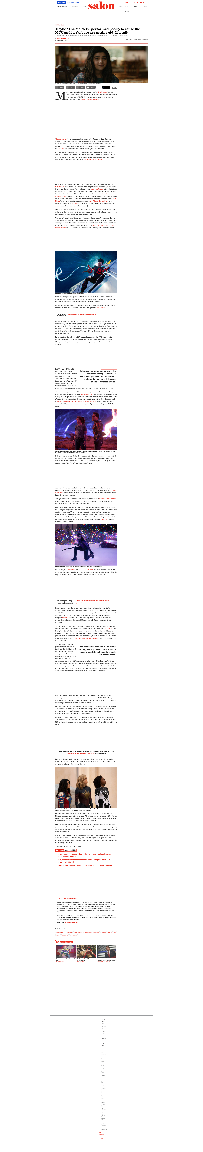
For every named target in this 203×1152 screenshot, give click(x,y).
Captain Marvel (61, 139)
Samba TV (66, 618)
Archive (104, 1038)
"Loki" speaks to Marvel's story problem (82, 315)
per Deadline (108, 629)
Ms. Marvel (65, 935)
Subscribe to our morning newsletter (80, 753)
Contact (104, 1026)
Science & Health (123, 7)
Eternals (90, 570)
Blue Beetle (101, 308)
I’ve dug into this (104, 194)
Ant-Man (61, 149)
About (103, 1021)
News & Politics (61, 7)
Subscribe (61, 2)
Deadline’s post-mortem (107, 499)
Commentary (68, 932)
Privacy (104, 1029)
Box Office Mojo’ (98, 225)
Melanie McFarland (63, 38)
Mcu (115, 932)
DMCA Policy (101, 1138)
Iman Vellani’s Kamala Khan (98, 201)
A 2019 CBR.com (87, 394)
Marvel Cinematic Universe (90, 99)
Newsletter (126, 2)
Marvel (110, 932)
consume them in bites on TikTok (87, 638)
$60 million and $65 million (93, 160)
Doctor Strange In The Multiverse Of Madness (86, 932)
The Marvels (102, 92)
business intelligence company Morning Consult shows (76, 401)
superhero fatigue (97, 189)
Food (84, 7)
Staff (103, 1024)
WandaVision (76, 203)
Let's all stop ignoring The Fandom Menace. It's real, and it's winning (85, 865)
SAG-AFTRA (59, 187)
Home (103, 1019)
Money (136, 7)
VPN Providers (101, 1133)
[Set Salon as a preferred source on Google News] (106, 87)
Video (145, 7)
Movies (58, 935)
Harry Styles (71, 570)
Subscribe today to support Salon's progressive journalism (93, 601)
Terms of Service (104, 1034)
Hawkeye (104, 519)
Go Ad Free (103, 1043)
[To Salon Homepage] (101, 5)
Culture (75, 7)
